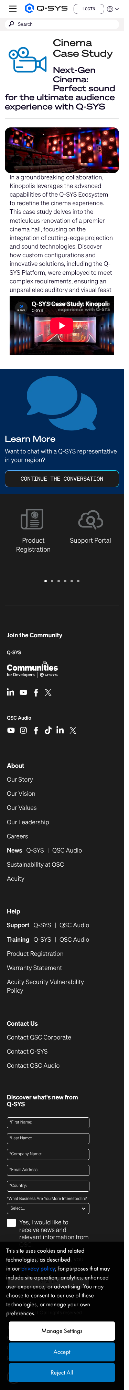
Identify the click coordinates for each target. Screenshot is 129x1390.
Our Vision (21, 794)
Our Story (20, 779)
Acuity (15, 879)
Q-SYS (14, 652)
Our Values (22, 808)
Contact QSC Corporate (39, 1037)
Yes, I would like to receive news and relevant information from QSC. (54, 1234)
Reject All (62, 1373)
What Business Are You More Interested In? (47, 1198)
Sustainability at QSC (35, 864)
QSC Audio (19, 720)
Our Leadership (28, 822)
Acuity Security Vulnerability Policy (45, 986)
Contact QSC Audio (33, 1066)
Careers (17, 836)
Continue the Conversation (62, 478)
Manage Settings (61, 1331)
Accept (62, 1352)
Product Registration (35, 954)
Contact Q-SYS (27, 1051)
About (15, 766)
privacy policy (38, 1269)
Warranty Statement (34, 968)
